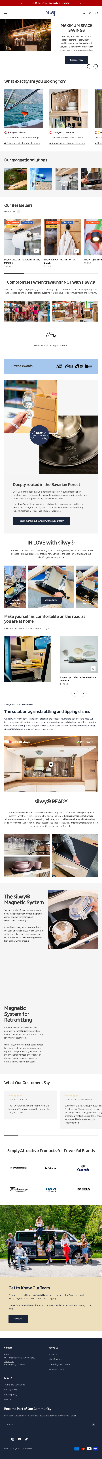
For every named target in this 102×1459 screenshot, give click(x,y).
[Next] (80, 3)
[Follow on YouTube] (19, 1439)
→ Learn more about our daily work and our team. (41, 521)
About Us (18, 1318)
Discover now (76, 60)
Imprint (7, 1399)
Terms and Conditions (14, 1384)
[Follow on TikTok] (26, 1439)
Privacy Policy (10, 1389)
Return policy (10, 1394)
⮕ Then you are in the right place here (22, 143)
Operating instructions (59, 1364)
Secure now (76, 70)
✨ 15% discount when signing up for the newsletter (51, 3)
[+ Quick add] (36, 251)
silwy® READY (55, 1359)
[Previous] (21, 3)
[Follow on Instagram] (13, 1439)
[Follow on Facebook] (6, 1439)
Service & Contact (57, 1369)
